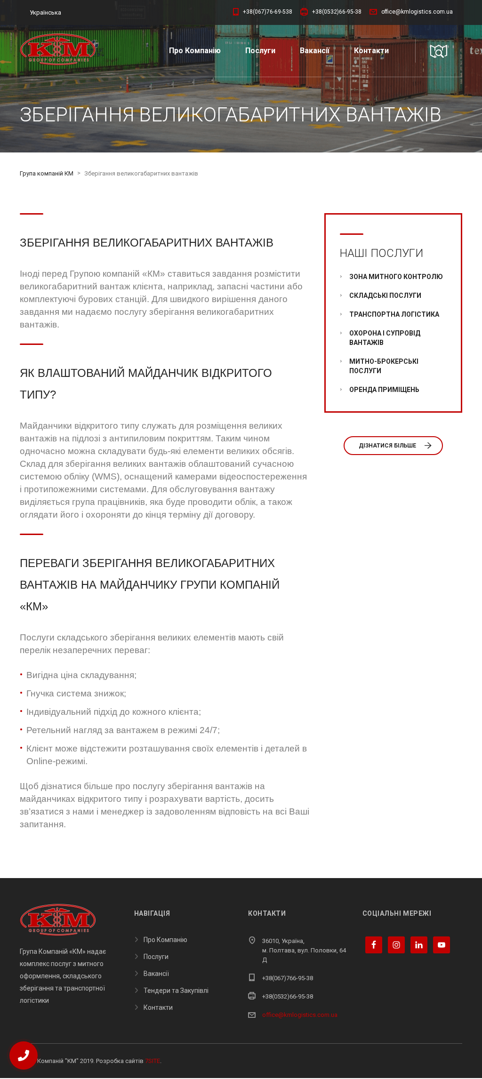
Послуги (260, 50)
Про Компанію (195, 50)
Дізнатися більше (387, 445)
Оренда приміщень (384, 389)
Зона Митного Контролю (396, 276)
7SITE (152, 1060)
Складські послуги (385, 295)
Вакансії (314, 50)
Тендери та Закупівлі (176, 990)
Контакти (371, 50)
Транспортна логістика (394, 314)
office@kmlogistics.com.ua (299, 1014)
